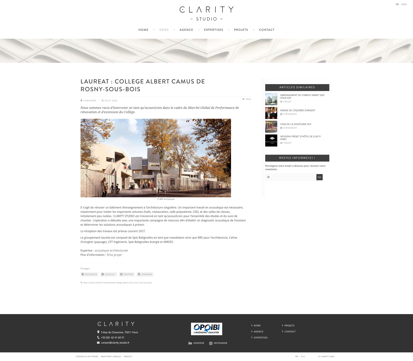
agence (186, 30)
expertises (213, 30)
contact (266, 30)
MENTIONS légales (111, 357)
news (164, 30)
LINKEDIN (146, 274)
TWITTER (128, 274)
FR (397, 4)
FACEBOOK (90, 274)
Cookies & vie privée (87, 357)
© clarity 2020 (326, 357)
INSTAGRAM (220, 343)
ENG (404, 4)
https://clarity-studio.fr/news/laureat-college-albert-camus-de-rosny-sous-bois (117, 283)
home (144, 30)
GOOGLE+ (110, 274)
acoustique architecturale (111, 250)
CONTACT (290, 331)
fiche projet (114, 255)
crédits (128, 357)
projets (241, 30)
